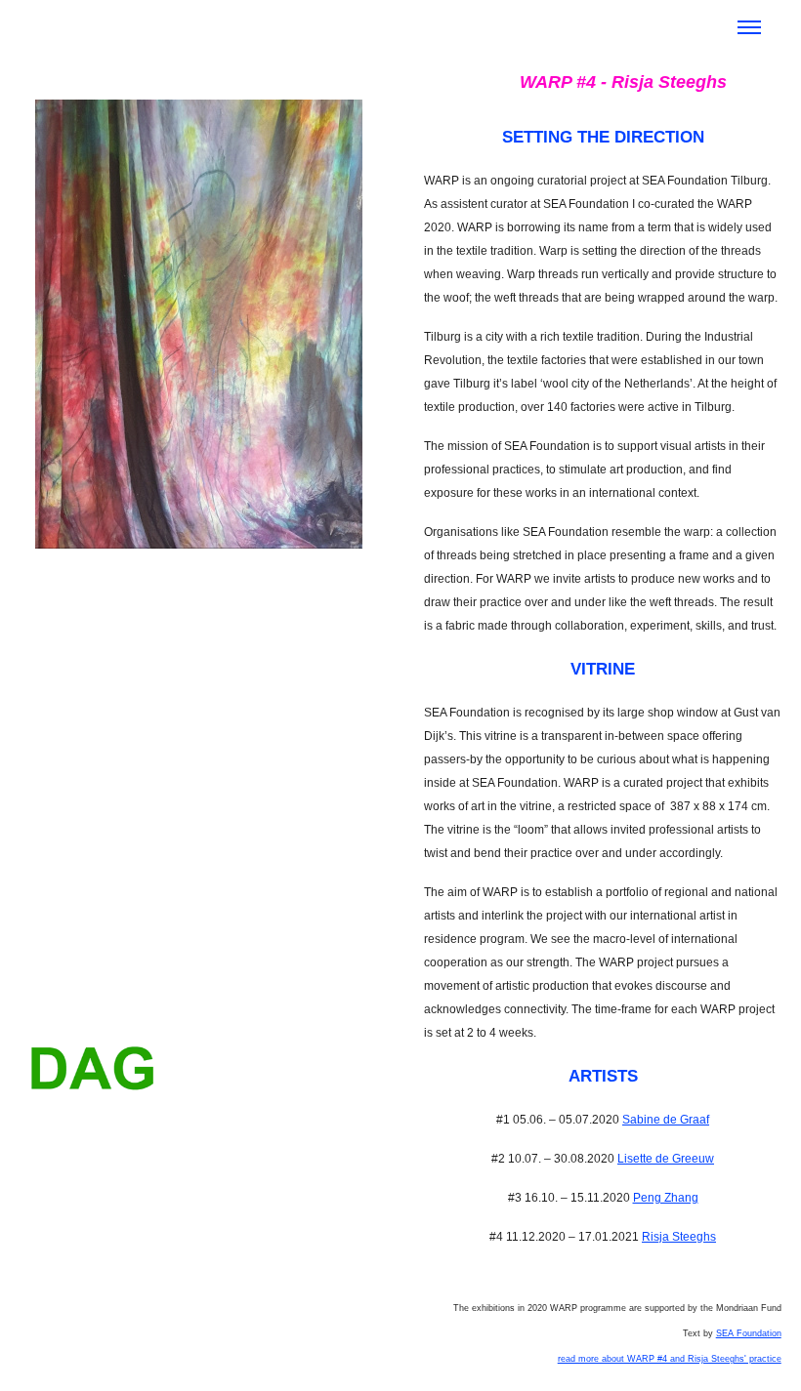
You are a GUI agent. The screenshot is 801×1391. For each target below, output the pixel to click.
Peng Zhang (665, 1198)
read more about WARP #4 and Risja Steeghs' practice (669, 1359)
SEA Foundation (748, 1333)
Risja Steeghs (679, 1237)
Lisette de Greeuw (665, 1159)
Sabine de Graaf (665, 1119)
